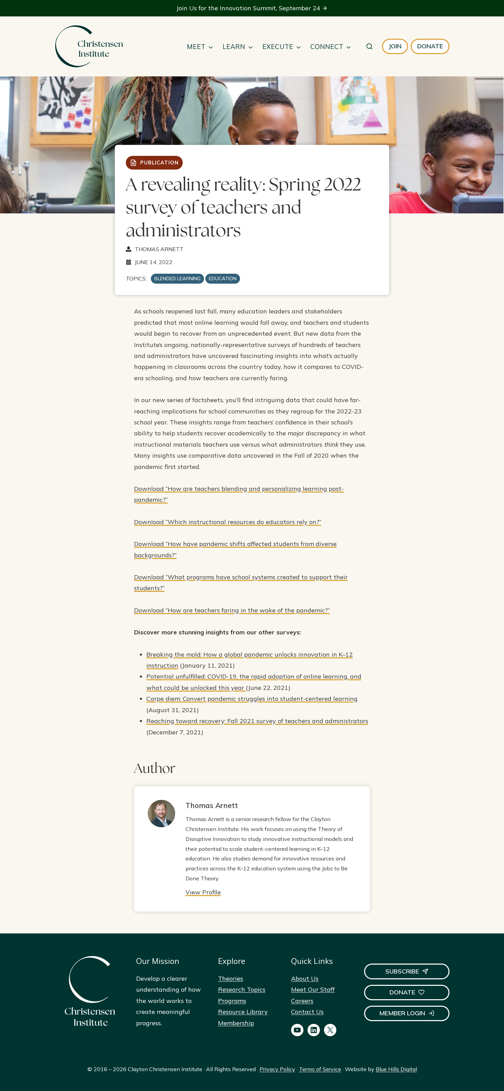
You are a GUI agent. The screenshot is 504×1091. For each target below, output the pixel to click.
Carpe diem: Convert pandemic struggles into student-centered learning (252, 699)
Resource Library (243, 1012)
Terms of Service (320, 1069)
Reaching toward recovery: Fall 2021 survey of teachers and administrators (257, 721)
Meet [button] (196, 46)
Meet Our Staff (313, 989)
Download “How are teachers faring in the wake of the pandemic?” (232, 610)
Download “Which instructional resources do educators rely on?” (227, 522)
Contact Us (307, 1012)
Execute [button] (277, 46)
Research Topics (241, 989)
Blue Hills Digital (396, 1069)
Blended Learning (177, 278)
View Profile (203, 892)
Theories (230, 978)
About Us (305, 978)
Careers (302, 1001)
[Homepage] (89, 46)
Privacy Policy (277, 1069)
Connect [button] (326, 46)
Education (223, 278)
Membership (236, 1023)
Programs (232, 1001)
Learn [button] (234, 46)
